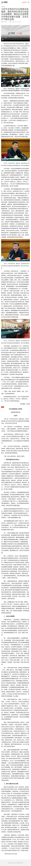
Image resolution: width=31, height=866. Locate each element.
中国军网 (3, 6)
